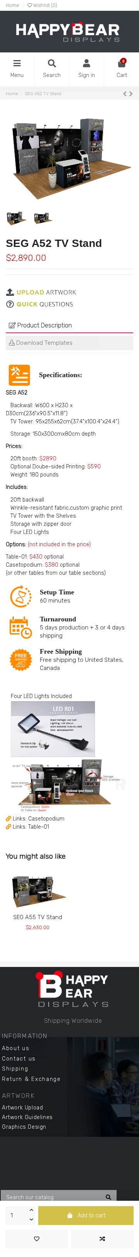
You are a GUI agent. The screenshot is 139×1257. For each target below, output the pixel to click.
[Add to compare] (102, 1239)
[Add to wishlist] (36, 1239)
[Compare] (37, 910)
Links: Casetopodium (38, 819)
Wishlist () (44, 5)
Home (12, 5)
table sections (86, 573)
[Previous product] (126, 94)
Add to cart (91, 1215)
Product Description (44, 325)
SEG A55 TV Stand (37, 917)
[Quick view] (48, 910)
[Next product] (131, 94)
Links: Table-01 (31, 827)
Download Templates (44, 342)
